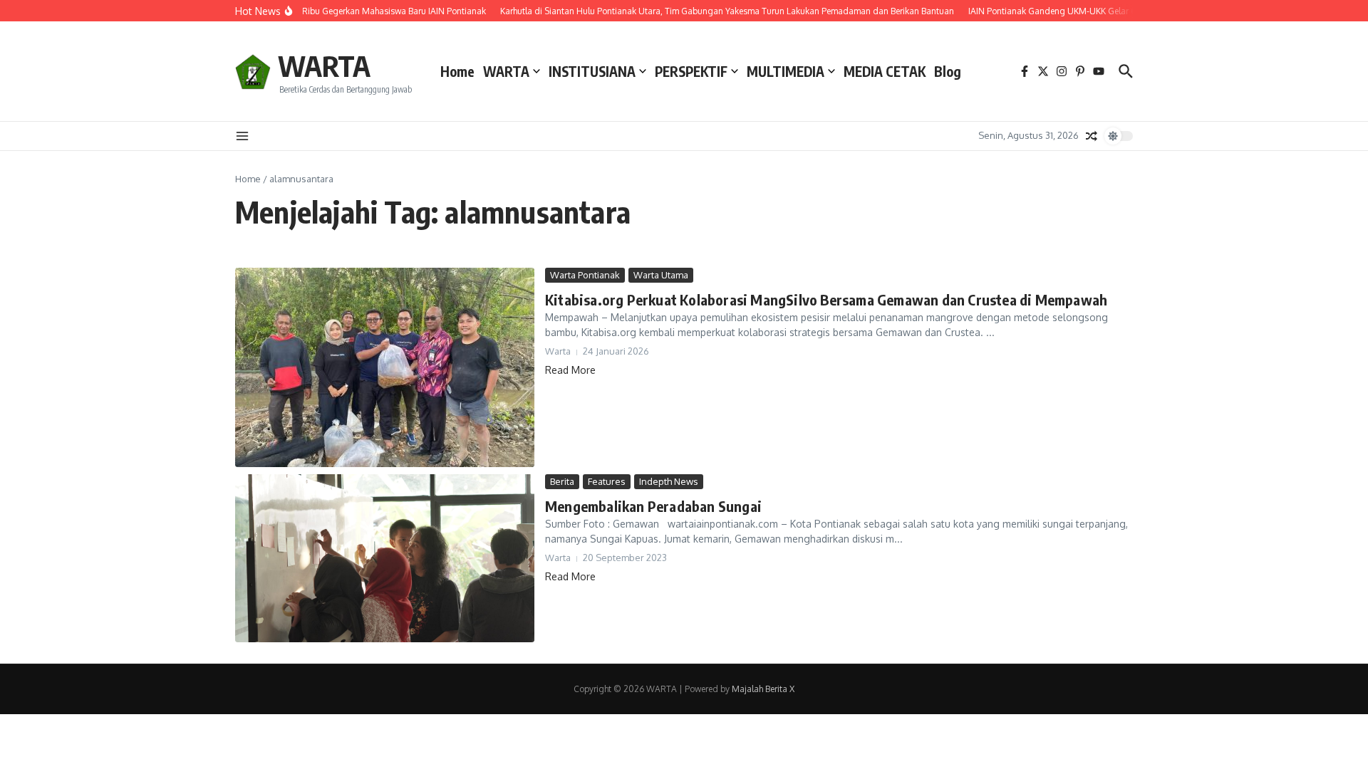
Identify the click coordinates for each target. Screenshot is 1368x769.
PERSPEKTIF (691, 71)
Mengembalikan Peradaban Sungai (653, 506)
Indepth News (668, 481)
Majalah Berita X (763, 689)
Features (607, 481)
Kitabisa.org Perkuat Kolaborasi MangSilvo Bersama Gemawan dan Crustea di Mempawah (826, 299)
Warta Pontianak (585, 275)
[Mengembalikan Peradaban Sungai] (384, 558)
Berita (562, 481)
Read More (570, 370)
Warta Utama (660, 275)
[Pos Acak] (1091, 136)
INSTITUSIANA (592, 71)
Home (457, 71)
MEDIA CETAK (885, 71)
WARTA (324, 65)
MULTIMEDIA (785, 71)
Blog (947, 71)
